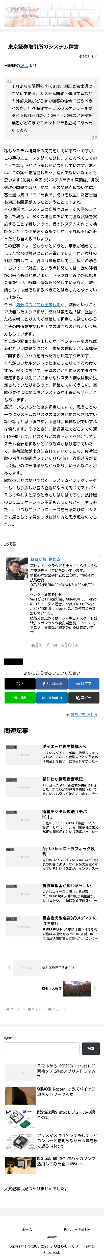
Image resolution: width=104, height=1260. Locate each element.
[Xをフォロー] (40, 645)
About (52, 1237)
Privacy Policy (77, 1230)
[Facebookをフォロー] (48, 645)
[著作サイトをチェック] (33, 645)
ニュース (16, 661)
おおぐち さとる (45, 559)
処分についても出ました (38, 305)
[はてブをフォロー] (55, 645)
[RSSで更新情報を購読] (76, 645)
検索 (8, 1038)
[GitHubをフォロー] (69, 645)
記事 (24, 66)
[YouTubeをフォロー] (62, 645)
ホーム (27, 1230)
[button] (84, 698)
